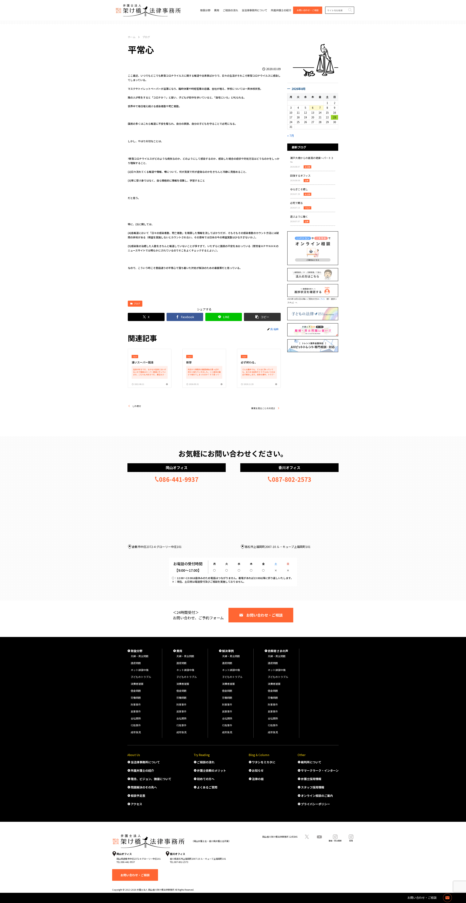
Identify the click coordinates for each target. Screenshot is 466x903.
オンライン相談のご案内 (317, 795)
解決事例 (228, 651)
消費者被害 (137, 683)
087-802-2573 (291, 479)
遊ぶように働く (299, 216)
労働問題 (136, 697)
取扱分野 (136, 651)
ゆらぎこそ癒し (299, 189)
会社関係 (136, 718)
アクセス (136, 804)
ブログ (137, 303)
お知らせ (258, 770)
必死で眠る (296, 203)
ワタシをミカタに (263, 762)
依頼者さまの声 (278, 651)
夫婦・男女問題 (140, 656)
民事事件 (136, 711)
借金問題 (136, 690)
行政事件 (136, 725)
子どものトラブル (141, 677)
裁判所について (311, 762)
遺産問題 (136, 663)
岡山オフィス (176, 467)
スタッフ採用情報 (312, 787)
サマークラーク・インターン (320, 770)
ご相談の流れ (205, 762)
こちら (322, 298)
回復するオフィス (300, 175)
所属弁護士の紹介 (142, 770)
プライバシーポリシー (315, 804)
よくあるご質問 (207, 787)
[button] (350, 10)
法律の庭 (258, 779)
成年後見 (136, 732)
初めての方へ (205, 779)
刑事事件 (136, 704)
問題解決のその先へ (144, 787)
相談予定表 (138, 795)
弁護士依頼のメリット (211, 770)
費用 (179, 651)
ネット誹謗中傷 (140, 670)
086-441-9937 (178, 479)
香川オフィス (289, 467)
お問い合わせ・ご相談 (264, 615)
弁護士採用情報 (311, 779)
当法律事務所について (145, 762)
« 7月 (290, 135)
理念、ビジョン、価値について (151, 779)
